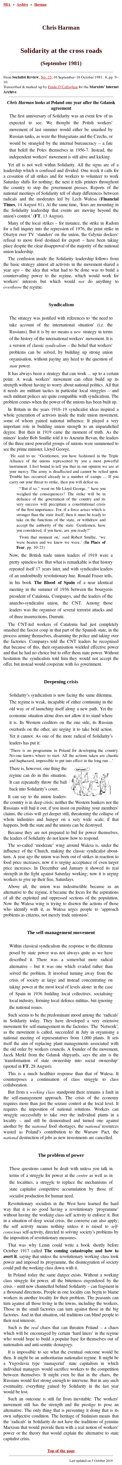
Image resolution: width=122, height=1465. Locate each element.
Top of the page (61, 1451)
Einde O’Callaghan (63, 86)
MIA (6, 4)
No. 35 (46, 77)
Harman (40, 4)
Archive (22, 4)
